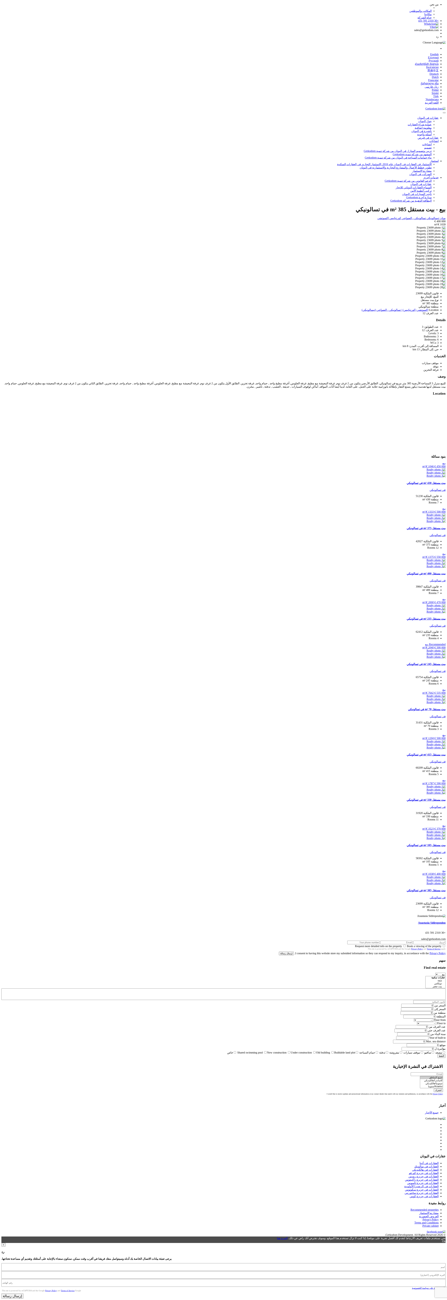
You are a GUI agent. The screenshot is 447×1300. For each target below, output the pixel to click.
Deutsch (434, 73)
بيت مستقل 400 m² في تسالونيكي (426, 573)
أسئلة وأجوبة (424, 134)
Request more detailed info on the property (378, 946)
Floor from (440, 1019)
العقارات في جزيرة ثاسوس (423, 1183)
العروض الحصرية (429, 1216)
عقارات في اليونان (428, 117)
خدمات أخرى (431, 177)
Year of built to (437, 1037)
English (434, 54)
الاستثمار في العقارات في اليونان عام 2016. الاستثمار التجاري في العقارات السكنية (384, 164)
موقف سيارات (411, 1052)
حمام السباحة (367, 1052)
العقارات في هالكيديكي (425, 1169)
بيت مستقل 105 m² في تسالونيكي (426, 845)
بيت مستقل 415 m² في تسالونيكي (426, 754)
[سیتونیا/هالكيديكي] (431, 1083)
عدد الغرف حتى (436, 1030)
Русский (434, 60)
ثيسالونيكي (432, 218)
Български (432, 67)
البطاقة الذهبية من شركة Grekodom (411, 200)
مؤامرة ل (440, 1048)
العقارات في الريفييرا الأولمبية (421, 1186)
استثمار (434, 160)
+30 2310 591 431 (428, 20)
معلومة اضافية (423, 127)
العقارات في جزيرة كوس (424, 1196)
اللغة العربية (432, 102)
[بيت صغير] (435, 986)
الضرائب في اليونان (420, 174)
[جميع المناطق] (431, 1077)
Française (433, 80)
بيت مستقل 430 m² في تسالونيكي (426, 482)
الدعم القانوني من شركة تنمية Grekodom (408, 180)
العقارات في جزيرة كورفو (424, 1173)
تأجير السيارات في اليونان (417, 194)
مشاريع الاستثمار (422, 170)
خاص (230, 1052)
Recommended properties (425, 1209)
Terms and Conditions (426, 1222)
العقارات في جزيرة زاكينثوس (422, 1179)
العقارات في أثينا (429, 1163)
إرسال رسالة (286, 953)
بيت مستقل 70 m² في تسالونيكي (427, 709)
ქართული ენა (430, 83)
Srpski (435, 93)
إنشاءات (434, 141)
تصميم (428, 147)
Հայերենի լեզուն (427, 63)
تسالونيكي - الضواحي (413, 218)
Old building (323, 1052)
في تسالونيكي (438, 489)
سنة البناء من (438, 1034)
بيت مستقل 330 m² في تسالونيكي (426, 799)
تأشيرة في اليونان (421, 131)
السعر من (440, 1005)
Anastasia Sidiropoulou (432, 922)
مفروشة (394, 1052)
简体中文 (433, 70)
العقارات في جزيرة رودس (423, 1176)
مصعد (438, 1052)
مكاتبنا (428, 14)
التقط (441, 1056)
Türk (436, 96)
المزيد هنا (282, 1238)
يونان (442, 218)
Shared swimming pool (250, 1052)
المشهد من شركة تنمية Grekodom (412, 154)
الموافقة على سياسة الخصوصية (427, 1288)
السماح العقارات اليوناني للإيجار (414, 187)
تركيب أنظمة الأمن (421, 190)
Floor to (441, 1023)
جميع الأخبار (432, 1112)
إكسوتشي (383, 218)
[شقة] (435, 980)
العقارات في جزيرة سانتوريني (422, 1192)
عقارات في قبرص (428, 137)
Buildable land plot (344, 1052)
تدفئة (382, 1052)
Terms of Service (434, 949)
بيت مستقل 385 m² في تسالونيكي (426, 890)
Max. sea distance (436, 1041)
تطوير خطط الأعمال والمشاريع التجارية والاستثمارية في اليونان (396, 167)
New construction (277, 1052)
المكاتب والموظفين (420, 10)
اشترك (438, 1090)
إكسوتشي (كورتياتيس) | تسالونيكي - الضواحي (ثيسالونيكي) (395, 309)
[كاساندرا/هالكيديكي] (431, 1080)
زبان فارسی (432, 86)
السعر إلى (440, 1009)
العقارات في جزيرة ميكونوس (422, 1189)
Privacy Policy (417, 949)
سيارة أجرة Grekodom (419, 197)
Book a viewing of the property (424, 946)
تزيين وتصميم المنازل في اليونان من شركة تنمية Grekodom (398, 151)
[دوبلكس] (435, 983)
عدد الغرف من (437, 1026)
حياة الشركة (424, 17)
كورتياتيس (395, 218)
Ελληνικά (433, 57)
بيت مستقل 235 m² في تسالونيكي (426, 618)
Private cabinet (430, 1225)
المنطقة (441, 1016)
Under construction (301, 1052)
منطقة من (440, 1012)
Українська (432, 99)
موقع (443, 1045)
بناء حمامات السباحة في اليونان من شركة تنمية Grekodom (398, 157)
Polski (435, 89)
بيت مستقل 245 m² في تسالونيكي (426, 664)
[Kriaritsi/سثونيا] (431, 1086)
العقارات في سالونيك (426, 1166)
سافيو (427, 1052)
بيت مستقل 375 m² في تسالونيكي (426, 528)
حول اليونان (425, 121)
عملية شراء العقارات (420, 124)
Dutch (435, 77)
